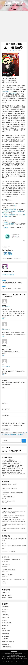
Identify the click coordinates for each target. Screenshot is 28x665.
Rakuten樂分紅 (15, 658)
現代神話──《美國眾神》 (8, 575)
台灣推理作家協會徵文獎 (8, 465)
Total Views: (5, 598)
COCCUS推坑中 (5, 636)
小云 (3, 328)
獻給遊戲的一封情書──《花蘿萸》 (10, 484)
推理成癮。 (6, 227)
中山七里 (15, 461)
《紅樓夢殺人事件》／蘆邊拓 (8, 570)
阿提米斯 (10, 474)
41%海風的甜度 (5, 606)
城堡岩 (21, 465)
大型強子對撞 (13, 93)
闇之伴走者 (5, 474)
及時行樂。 (4, 612)
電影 (21, 474)
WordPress (14, 663)
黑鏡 (3, 475)
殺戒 (8, 470)
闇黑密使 (6, 222)
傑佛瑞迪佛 (5, 463)
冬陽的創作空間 (5, 617)
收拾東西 (4, 543)
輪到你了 (8, 472)
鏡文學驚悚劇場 (18, 472)
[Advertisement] (14, 26)
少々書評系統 (5, 614)
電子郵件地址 (6, 409)
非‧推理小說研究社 (6, 622)
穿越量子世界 (19, 470)
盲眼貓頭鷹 (4, 620)
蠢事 (3, 548)
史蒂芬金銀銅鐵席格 (6, 647)
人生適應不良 (5, 609)
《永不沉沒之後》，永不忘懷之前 (9, 488)
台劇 (18, 463)
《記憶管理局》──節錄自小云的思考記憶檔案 (12, 492)
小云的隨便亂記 (14, 3)
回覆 (3, 318)
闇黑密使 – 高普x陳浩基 (10, 209)
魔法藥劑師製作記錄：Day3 (8, 501)
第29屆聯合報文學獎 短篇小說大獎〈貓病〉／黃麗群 (14, 545)
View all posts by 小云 (8, 274)
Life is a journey (5, 644)
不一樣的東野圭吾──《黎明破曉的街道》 (11, 559)
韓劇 (24, 474)
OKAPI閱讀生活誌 (10, 460)
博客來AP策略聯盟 (11, 656)
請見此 (15, 205)
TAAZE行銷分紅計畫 (20, 656)
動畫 (15, 463)
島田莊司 (9, 467)
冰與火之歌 (11, 463)
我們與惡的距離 (6, 468)
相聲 (14, 470)
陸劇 (18, 474)
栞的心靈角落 (5, 625)
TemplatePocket (16, 661)
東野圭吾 (4, 470)
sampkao (4, 305)
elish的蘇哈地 (5, 638)
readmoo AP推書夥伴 (6, 658)
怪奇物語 (17, 467)
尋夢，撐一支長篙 (6, 630)
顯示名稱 (5, 403)
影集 (13, 467)
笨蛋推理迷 (4, 345)
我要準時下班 (13, 468)
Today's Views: (5, 595)
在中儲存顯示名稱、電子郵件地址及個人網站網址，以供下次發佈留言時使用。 (13, 424)
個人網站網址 (5, 415)
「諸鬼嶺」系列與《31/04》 (8, 497)
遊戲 (12, 472)
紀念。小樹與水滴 (6, 564)
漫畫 (11, 470)
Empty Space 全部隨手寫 (8, 641)
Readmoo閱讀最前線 (7, 461)
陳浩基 (18, 258)
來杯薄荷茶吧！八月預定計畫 (8, 551)
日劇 (21, 468)
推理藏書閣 (9, 258)
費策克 (3, 472)
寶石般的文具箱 (5, 633)
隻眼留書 (4, 628)
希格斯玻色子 (6, 91)
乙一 (19, 461)
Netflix (3, 460)
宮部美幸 (4, 467)
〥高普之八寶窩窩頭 (9, 224)
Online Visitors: (5, 592)
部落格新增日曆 (8, 254)
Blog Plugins (7, 252)
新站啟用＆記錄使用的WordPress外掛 (16, 524)
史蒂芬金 (17, 465)
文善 (19, 468)
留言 (3, 388)
